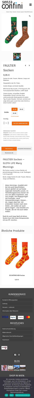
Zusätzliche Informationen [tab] (24, 148)
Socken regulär (23, 132)
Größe (6, 112)
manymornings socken (20, 136)
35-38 (14, 109)
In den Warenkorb (20, 123)
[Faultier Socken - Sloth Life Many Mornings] (17, 56)
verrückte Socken (16, 140)
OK (6, 395)
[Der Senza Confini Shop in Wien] (11, 368)
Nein (11, 395)
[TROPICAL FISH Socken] (25, 65)
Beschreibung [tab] (9, 148)
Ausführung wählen (17, 283)
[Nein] (32, 387)
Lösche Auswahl (15, 116)
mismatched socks (14, 138)
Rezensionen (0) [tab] (9, 152)
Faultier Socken (20, 134)
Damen (10, 132)
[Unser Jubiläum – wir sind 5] (4, 368)
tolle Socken (26, 138)
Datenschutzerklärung (22, 395)
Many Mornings (10, 136)
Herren (14, 132)
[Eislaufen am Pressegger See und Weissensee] (23, 368)
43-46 (14, 113)
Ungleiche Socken (7, 140)
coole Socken (13, 134)
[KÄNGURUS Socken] (29, 65)
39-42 (21, 109)
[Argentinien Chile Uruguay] (17, 368)
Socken (18, 132)
